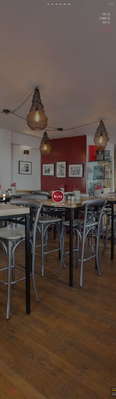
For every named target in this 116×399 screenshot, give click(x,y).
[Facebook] (4, 195)
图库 (56, 4)
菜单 (65, 4)
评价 (61, 4)
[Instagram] (4, 199)
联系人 (69, 4)
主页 (48, 4)
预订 (52, 4)
